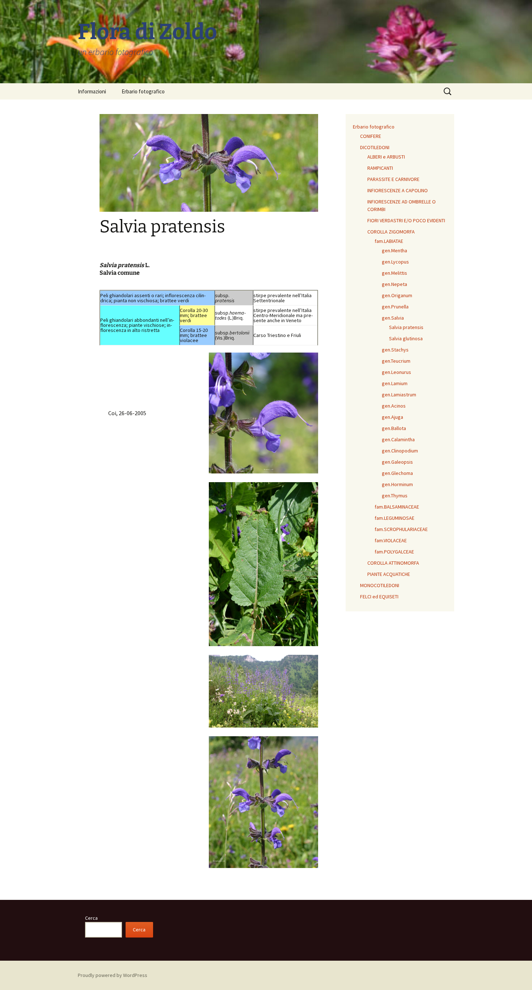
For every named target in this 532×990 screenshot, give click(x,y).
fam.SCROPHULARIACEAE (401, 529)
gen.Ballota (394, 428)
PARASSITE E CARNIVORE (393, 179)
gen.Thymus (395, 495)
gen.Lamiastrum (399, 394)
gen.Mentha (394, 250)
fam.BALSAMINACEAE (397, 507)
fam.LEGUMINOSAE (394, 518)
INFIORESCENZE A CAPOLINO (397, 190)
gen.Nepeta (394, 284)
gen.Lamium (395, 383)
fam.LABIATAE (389, 241)
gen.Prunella (395, 306)
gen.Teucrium (396, 361)
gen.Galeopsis (397, 462)
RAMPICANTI (380, 168)
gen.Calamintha (398, 439)
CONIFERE (370, 136)
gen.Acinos (394, 406)
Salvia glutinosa (406, 338)
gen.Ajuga (392, 417)
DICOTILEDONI (374, 147)
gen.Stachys (395, 349)
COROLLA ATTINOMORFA (393, 563)
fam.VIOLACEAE (391, 540)
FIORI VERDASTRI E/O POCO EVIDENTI (406, 220)
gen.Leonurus (396, 372)
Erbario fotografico (143, 91)
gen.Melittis (394, 273)
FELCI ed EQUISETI (379, 596)
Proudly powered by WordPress (112, 975)
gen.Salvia (393, 318)
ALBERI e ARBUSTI (386, 156)
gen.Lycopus (395, 261)
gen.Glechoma (397, 473)
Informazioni (92, 91)
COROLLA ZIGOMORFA (391, 231)
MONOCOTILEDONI (379, 585)
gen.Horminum (397, 484)
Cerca (91, 918)
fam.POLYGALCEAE (394, 551)
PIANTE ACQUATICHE (388, 574)
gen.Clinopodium (400, 450)
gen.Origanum (397, 295)
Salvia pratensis (406, 327)
